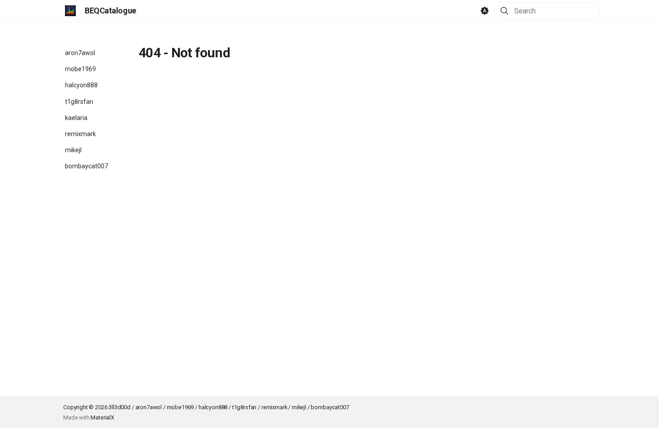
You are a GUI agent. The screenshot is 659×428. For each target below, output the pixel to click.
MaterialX (102, 417)
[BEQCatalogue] (70, 11)
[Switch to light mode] (485, 11)
